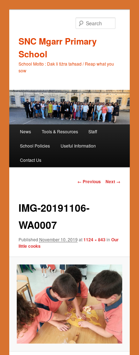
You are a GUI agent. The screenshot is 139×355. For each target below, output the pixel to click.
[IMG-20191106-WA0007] (69, 304)
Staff (92, 131)
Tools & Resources (60, 131)
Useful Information (78, 146)
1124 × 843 (94, 239)
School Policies (35, 146)
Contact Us (30, 160)
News (25, 131)
